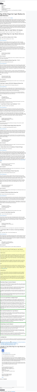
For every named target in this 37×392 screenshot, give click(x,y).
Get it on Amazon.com (3, 40)
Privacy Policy (4, 5)
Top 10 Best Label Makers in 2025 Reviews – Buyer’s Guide (9, 343)
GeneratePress (13, 391)
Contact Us (3, 7)
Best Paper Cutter (4, 268)
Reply (3, 377)
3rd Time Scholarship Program (6, 8)
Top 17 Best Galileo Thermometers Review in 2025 (8, 344)
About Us (3, 6)
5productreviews (4, 9)
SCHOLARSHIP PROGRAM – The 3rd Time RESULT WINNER (11, 10)
